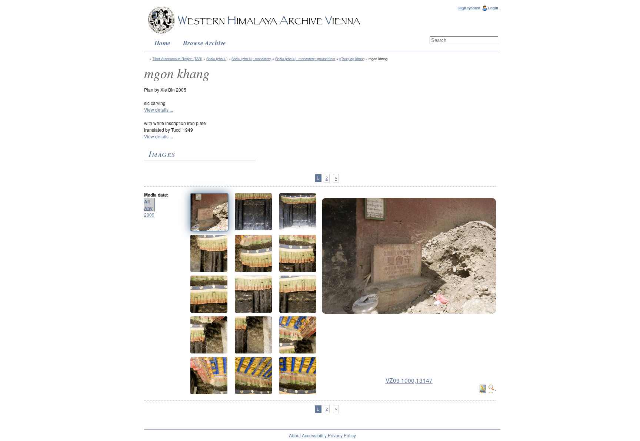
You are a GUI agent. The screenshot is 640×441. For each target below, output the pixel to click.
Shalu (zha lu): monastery (251, 58)
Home (162, 42)
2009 (149, 214)
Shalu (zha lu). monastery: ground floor (305, 58)
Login (493, 7)
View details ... (158, 109)
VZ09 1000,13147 (409, 380)
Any (148, 208)
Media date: (156, 194)
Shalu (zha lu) (216, 58)
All (147, 201)
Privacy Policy (342, 435)
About (295, 435)
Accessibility (314, 435)
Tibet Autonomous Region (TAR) (177, 58)
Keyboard (472, 7)
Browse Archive (204, 42)
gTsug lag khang (351, 58)
